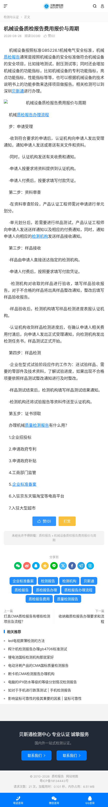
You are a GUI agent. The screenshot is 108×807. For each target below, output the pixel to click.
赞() (49, 36)
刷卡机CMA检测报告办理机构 (31, 674)
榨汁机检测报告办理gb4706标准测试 (37, 649)
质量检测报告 (37, 425)
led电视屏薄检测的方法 (26, 640)
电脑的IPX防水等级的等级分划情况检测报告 (42, 682)
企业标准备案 (24, 484)
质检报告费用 (39, 599)
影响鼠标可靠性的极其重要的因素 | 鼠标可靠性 (45, 698)
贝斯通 (18, 91)
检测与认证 (11, 17)
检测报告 (48, 581)
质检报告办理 (46, 590)
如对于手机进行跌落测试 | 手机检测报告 (39, 690)
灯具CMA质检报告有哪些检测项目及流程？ (27, 619)
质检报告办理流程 (33, 114)
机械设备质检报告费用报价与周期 (41, 29)
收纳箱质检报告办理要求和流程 (81, 619)
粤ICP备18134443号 (54, 781)
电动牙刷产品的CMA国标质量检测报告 (38, 665)
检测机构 (40, 236)
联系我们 (36, 755)
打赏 (67, 521)
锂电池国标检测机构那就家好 (31, 657)
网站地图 (72, 776)
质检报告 (54, 6)
